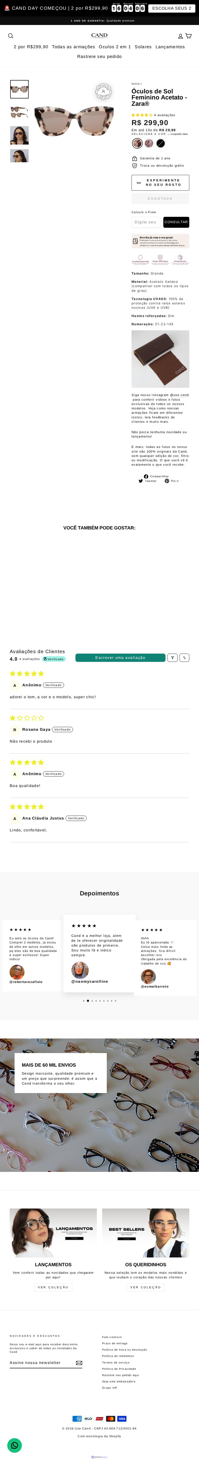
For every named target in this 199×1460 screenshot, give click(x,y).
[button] (143, 115)
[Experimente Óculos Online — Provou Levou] (99, 1457)
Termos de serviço (116, 1362)
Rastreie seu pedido (99, 56)
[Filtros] (172, 658)
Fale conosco (112, 1337)
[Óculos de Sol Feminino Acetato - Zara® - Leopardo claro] (23, 602)
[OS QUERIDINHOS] (145, 1233)
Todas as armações (73, 46)
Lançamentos (170, 46)
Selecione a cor (160, 134)
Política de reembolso (118, 1356)
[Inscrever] (79, 1363)
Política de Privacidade (119, 1368)
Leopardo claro (137, 143)
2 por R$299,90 (31, 46)
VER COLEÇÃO (53, 1287)
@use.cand (179, 395)
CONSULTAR (176, 222)
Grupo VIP (109, 1387)
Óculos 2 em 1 (115, 46)
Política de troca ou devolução (124, 1349)
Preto (161, 143)
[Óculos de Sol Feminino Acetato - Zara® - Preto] (36, 602)
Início (136, 83)
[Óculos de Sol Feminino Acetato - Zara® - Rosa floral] (30, 602)
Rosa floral (149, 143)
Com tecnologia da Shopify (99, 1436)
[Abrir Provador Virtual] (103, 91)
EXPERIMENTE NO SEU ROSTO (164, 182)
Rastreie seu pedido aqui (120, 1375)
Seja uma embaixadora (118, 1381)
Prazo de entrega (115, 1343)
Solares (143, 46)
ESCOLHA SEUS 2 (171, 8)
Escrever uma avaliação (120, 658)
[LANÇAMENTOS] (53, 1233)
